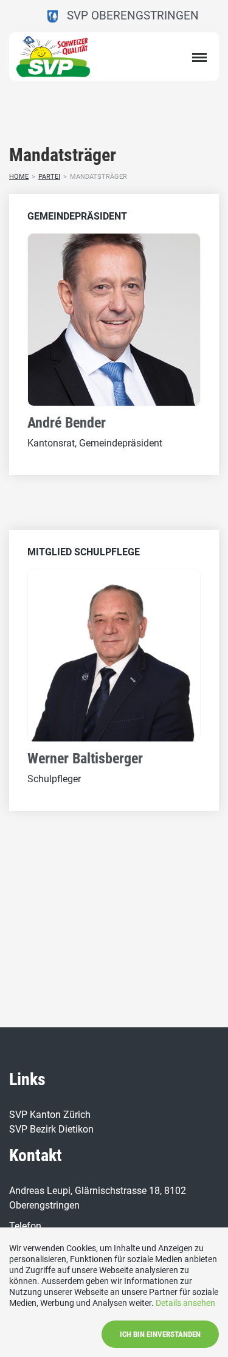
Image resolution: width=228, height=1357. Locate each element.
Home (19, 177)
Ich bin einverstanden (160, 1334)
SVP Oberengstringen (128, 16)
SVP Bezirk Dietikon (51, 1129)
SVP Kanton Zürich (50, 1114)
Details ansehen (185, 1303)
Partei (49, 177)
